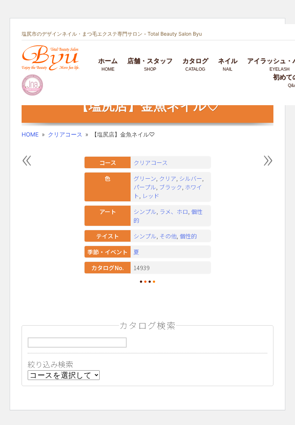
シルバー (190, 178)
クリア (167, 178)
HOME (30, 134)
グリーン (144, 178)
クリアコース (65, 134)
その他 (168, 236)
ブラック (170, 187)
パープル (144, 187)
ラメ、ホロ (173, 211)
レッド (150, 195)
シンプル (144, 211)
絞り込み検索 (50, 364)
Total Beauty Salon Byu (175, 34)
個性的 (188, 236)
